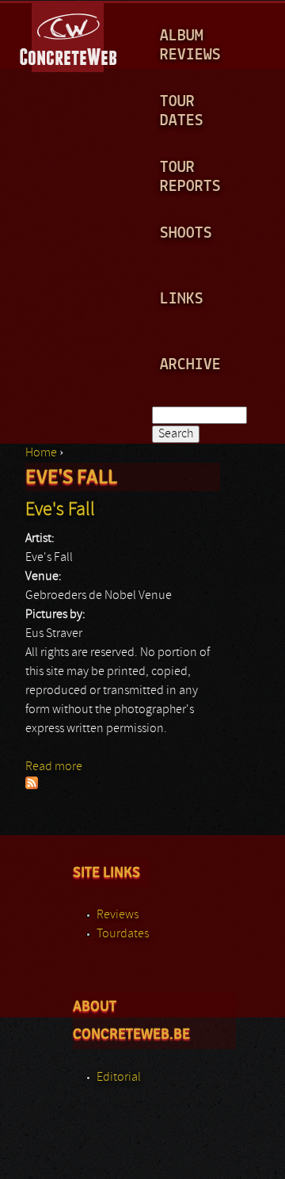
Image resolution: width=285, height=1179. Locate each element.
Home (41, 453)
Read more (53, 767)
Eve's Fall (60, 510)
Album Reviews (190, 45)
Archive (190, 365)
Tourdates (123, 934)
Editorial (119, 1077)
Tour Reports (190, 177)
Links (181, 299)
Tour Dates (181, 111)
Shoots (186, 233)
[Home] (69, 35)
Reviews (118, 915)
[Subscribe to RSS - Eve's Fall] (31, 786)
